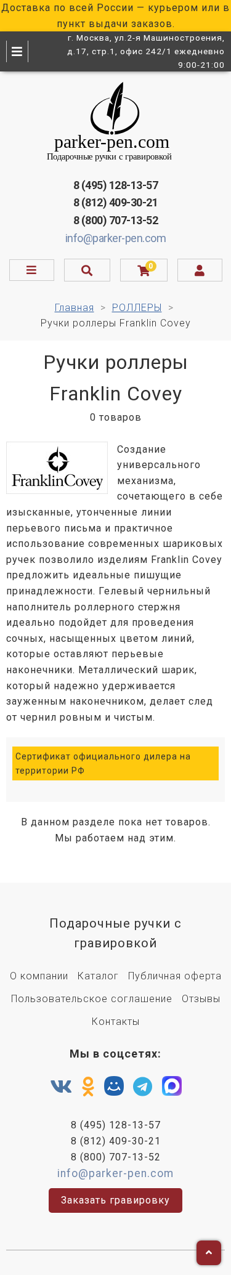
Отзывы (201, 999)
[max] (172, 1089)
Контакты (116, 1021)
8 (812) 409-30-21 (115, 202)
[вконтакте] (61, 1087)
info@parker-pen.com (115, 238)
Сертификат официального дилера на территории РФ (103, 763)
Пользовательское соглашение (91, 999)
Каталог (98, 976)
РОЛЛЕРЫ (137, 308)
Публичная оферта (175, 976)
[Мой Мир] (114, 1089)
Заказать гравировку (115, 1200)
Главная (74, 308)
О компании (39, 976)
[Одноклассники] (88, 1087)
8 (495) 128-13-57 (115, 185)
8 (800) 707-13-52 (115, 220)
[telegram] (143, 1087)
